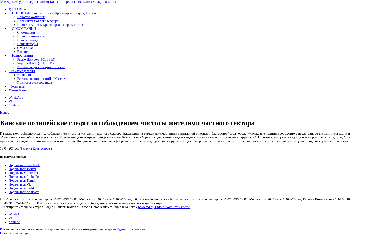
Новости (6, 112)
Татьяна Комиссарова (36, 148)
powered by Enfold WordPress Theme (164, 207)
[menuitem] (189, 9)
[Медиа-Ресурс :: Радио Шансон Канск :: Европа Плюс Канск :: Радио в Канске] (59, 2)
